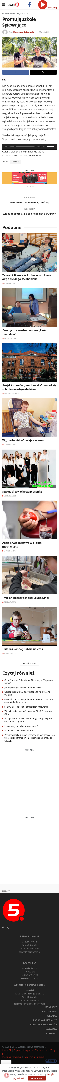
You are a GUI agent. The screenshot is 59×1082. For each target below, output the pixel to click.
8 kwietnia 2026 (10, 283)
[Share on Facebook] (15, 72)
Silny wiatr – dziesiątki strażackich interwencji (26, 706)
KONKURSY (51, 1007)
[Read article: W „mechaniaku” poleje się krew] (29, 417)
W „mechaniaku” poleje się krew (23, 440)
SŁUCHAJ (52, 7)
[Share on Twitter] (43, 72)
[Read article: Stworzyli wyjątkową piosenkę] (29, 468)
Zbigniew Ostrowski (23, 32)
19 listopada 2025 (11, 393)
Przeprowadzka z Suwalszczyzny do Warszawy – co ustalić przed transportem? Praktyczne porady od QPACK (29, 737)
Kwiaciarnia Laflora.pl (34, 1056)
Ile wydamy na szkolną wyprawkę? (21, 726)
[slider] (51, 146)
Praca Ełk (6, 1050)
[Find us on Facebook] (3, 928)
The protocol (41, 1050)
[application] (29, 147)
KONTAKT (51, 1033)
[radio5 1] (29, 177)
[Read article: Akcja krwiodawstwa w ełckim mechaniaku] (29, 520)
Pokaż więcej (29, 663)
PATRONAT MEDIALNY (45, 1020)
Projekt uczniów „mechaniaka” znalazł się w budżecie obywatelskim (29, 387)
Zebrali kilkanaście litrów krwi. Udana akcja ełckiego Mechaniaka (26, 277)
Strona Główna (8, 13)
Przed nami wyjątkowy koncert (19, 730)
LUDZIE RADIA (49, 1011)
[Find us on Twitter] (8, 928)
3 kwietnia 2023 (10, 551)
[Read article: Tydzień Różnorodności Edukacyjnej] (29, 575)
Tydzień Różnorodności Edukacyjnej (25, 598)
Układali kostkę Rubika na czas (22, 649)
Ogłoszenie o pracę (23, 1050)
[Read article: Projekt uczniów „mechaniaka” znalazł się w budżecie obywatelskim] (29, 362)
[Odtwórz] (6, 146)
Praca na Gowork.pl (11, 1056)
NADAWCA (51, 1028)
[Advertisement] (29, 781)
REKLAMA (52, 1015)
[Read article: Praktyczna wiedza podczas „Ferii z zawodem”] (29, 307)
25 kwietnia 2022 (10, 653)
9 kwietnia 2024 (10, 445)
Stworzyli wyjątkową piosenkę (22, 491)
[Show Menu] (3, 4)
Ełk (27, 13)
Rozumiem (37, 1078)
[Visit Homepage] (14, 4)
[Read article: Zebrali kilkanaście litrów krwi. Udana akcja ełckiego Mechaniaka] (29, 252)
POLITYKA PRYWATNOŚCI (43, 1024)
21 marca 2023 (10, 602)
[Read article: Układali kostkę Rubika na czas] (29, 626)
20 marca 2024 (10, 496)
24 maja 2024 (45, 32)
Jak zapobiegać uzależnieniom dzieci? (22, 687)
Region (20, 13)
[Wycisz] (43, 146)
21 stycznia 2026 (11, 338)
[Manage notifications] (6, 1075)
